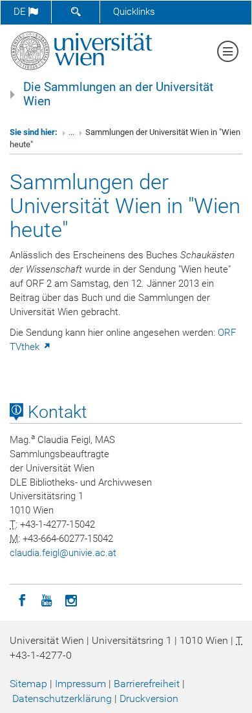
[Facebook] (22, 599)
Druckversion (149, 698)
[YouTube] (46, 599)
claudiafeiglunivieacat (63, 553)
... (71, 132)
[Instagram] (71, 599)
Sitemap (28, 683)
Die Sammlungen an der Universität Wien (118, 94)
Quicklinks (134, 11)
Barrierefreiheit (147, 683)
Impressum (80, 683)
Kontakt (55, 412)
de (21, 11)
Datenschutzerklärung (62, 698)
